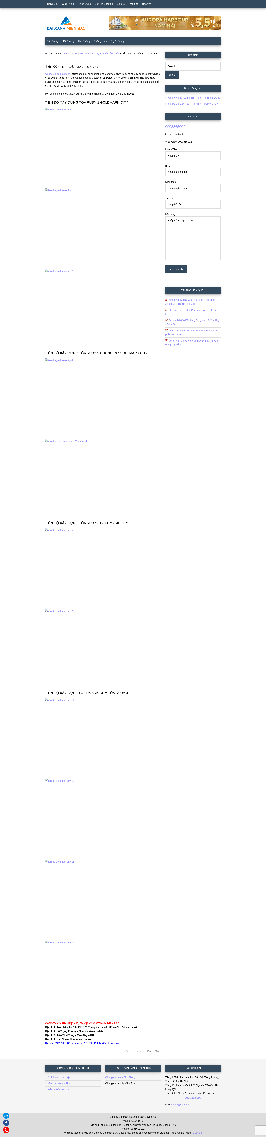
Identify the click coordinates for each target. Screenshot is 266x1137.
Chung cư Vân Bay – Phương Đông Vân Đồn (193, 104)
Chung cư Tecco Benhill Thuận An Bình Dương (194, 97)
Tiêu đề (169, 198)
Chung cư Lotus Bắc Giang (120, 1077)
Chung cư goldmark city (58, 74)
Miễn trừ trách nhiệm (59, 1083)
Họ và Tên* (171, 149)
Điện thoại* (171, 182)
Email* (169, 165)
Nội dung (170, 214)
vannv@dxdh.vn (180, 1104)
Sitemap (197, 1132)
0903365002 (175, 127)
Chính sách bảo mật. (59, 1077)
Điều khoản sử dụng (59, 1089)
